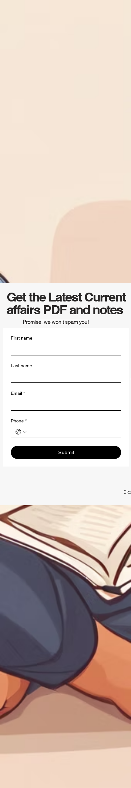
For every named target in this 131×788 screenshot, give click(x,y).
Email (18, 393)
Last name (21, 365)
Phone (19, 420)
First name (21, 338)
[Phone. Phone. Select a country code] (21, 432)
